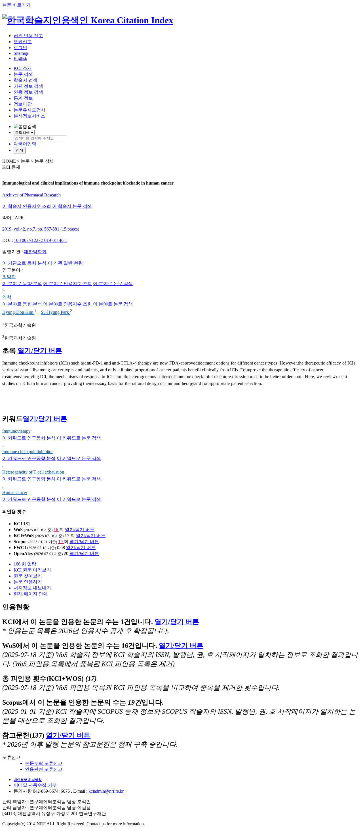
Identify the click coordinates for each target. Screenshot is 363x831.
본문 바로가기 (16, 5)
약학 (6, 297)
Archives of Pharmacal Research (31, 194)
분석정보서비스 (29, 116)
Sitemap (21, 53)
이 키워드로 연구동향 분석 (29, 438)
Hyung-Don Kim (18, 312)
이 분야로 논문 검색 (113, 283)
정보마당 (23, 104)
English (20, 58)
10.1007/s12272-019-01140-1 (40, 240)
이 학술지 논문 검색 (72, 206)
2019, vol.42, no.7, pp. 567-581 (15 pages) (40, 229)
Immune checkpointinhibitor (27, 451)
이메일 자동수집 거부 (35, 785)
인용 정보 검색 (28, 92)
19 (61, 541)
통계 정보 (23, 98)
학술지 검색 (25, 80)
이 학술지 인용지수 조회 (26, 206)
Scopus (20, 541)
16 (56, 529)
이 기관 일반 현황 (65, 263)
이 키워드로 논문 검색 (79, 438)
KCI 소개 (23, 68)
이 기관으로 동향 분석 (24, 263)
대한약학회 (35, 251)
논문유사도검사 (29, 110)
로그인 (20, 47)
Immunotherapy (16, 431)
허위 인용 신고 (28, 35)
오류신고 (23, 41)
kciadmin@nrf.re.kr (106, 791)
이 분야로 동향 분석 (22, 283)
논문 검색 (23, 74)
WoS (18, 529)
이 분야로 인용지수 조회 (67, 283)
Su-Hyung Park (55, 312)
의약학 (9, 276)
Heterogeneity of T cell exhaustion (33, 472)
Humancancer (14, 492)
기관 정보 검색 (28, 86)
